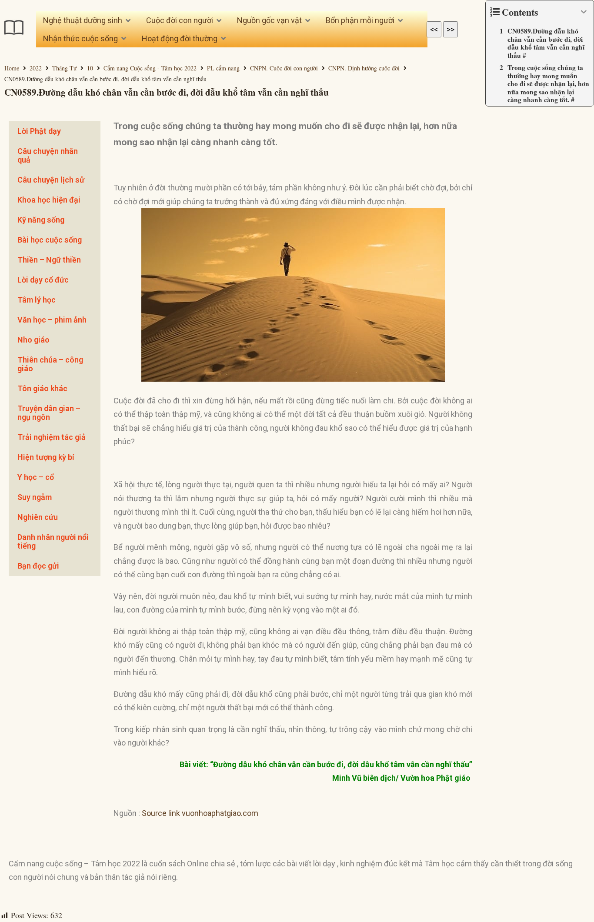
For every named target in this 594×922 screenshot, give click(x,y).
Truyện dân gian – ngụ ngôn (48, 413)
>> (450, 29)
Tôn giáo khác (42, 388)
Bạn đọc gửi (38, 565)
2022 (36, 68)
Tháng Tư (64, 68)
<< (434, 29)
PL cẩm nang (223, 68)
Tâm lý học (36, 299)
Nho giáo (33, 339)
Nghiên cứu (37, 517)
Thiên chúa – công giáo (50, 364)
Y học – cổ (35, 477)
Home (11, 68)
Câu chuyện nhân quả (47, 155)
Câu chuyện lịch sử (50, 179)
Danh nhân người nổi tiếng (53, 541)
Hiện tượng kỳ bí (45, 457)
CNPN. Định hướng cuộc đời (364, 68)
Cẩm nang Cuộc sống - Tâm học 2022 (150, 68)
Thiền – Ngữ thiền (49, 259)
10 (90, 68)
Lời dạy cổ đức (43, 279)
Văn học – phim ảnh (52, 319)
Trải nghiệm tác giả (51, 437)
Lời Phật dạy (39, 131)
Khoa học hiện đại (48, 199)
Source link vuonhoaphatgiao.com (200, 813)
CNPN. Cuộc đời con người (284, 68)
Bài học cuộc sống (49, 239)
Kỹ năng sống (40, 219)
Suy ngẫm (34, 497)
